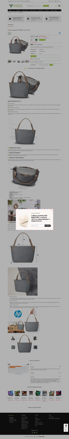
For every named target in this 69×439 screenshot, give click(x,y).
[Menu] (67, 424)
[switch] (66, 430)
